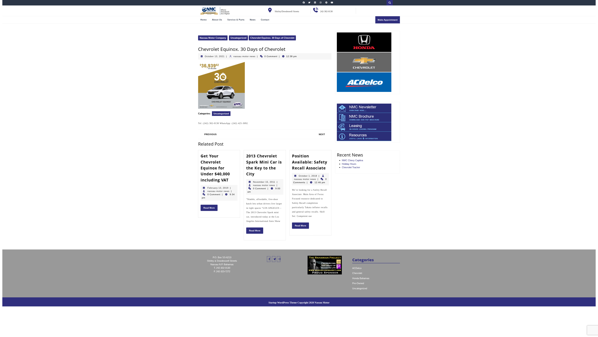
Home (203, 20)
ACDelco (356, 268)
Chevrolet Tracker (351, 167)
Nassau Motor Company (213, 38)
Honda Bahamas (360, 278)
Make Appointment (389, 20)
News (253, 20)
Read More (210, 208)
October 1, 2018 (308, 176)
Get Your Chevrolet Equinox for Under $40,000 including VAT (215, 168)
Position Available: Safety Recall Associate (309, 162)
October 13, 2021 (215, 56)
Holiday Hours (349, 164)
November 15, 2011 (264, 182)
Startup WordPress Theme (282, 302)
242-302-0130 (326, 11)
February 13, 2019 (217, 188)
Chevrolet (357, 273)
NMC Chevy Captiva (352, 160)
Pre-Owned (358, 283)
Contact (265, 20)
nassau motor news (244, 56)
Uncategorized (238, 38)
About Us (217, 20)
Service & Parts (235, 20)
